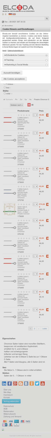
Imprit (4, 51)
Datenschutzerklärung (15, 51)
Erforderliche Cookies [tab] (15, 55)
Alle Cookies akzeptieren (14, 79)
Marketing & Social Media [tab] (17, 64)
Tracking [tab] (9, 60)
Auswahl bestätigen (12, 73)
